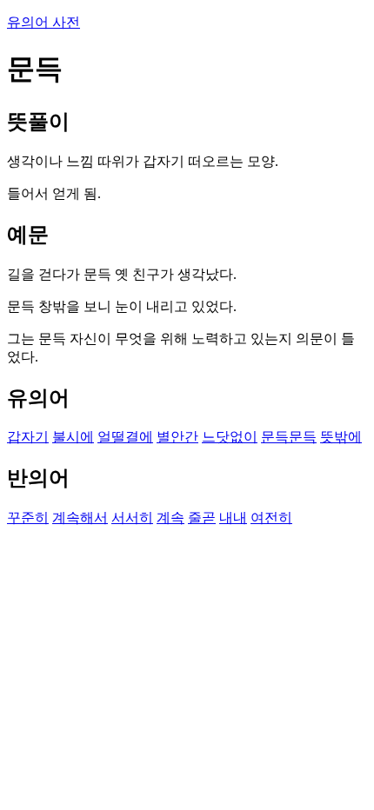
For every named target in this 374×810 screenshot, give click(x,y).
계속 (170, 517)
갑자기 (28, 436)
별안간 (177, 436)
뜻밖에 (341, 436)
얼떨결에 (125, 436)
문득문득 (289, 436)
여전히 (271, 517)
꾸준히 (28, 517)
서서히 (132, 517)
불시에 (73, 436)
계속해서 (80, 517)
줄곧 (202, 517)
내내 (233, 517)
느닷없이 (229, 436)
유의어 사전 (43, 22)
